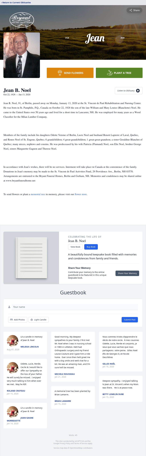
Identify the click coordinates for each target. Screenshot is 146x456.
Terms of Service (80, 443)
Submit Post (129, 319)
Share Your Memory (127, 273)
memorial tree (38, 194)
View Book (75, 246)
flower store (81, 194)
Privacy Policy (65, 443)
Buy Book (91, 246)
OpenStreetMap (76, 448)
